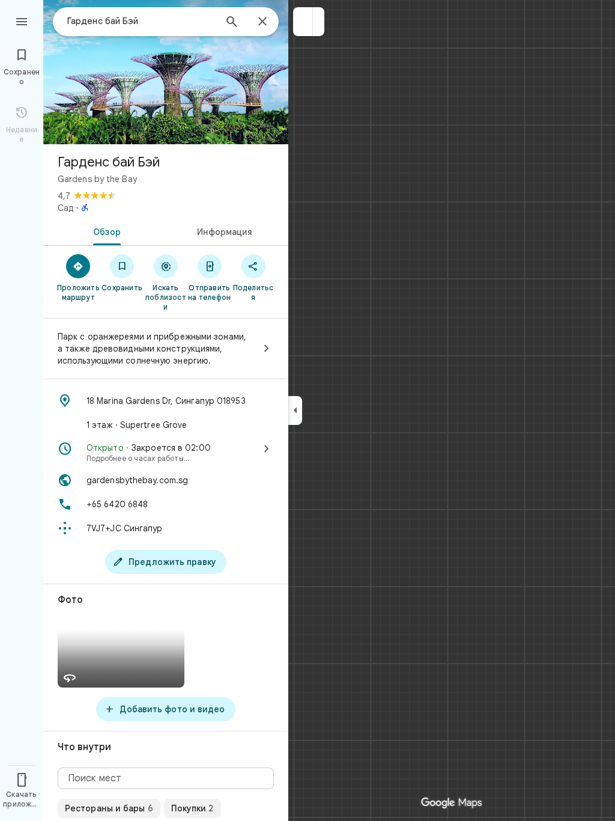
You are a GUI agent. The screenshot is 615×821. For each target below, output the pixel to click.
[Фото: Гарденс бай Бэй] (165, 72)
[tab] (104, 230)
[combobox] (141, 21)
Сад (66, 208)
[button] (303, 21)
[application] (307, 410)
